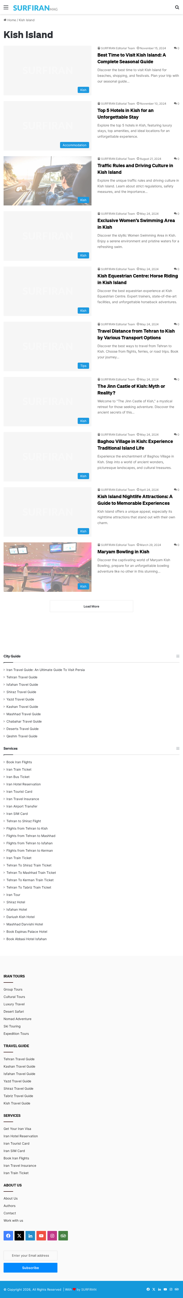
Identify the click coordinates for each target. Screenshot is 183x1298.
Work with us (13, 1220)
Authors (9, 1206)
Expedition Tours (16, 1033)
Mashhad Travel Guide (23, 714)
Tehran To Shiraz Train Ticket (28, 865)
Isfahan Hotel (16, 909)
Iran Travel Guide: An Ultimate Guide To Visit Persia (45, 670)
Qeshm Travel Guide (21, 736)
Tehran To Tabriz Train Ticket (28, 887)
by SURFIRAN (87, 1289)
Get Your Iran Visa (17, 1129)
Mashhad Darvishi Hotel (24, 924)
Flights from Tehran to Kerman (29, 850)
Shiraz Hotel (15, 902)
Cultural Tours (14, 997)
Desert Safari (14, 1011)
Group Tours (13, 989)
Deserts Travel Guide (22, 729)
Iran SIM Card (17, 814)
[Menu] (6, 9)
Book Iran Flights (19, 762)
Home (11, 20)
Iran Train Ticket (18, 769)
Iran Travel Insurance (22, 799)
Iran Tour (13, 895)
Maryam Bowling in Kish (123, 551)
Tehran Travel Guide (21, 677)
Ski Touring (12, 1026)
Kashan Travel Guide (22, 707)
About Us (11, 1198)
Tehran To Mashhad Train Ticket (31, 873)
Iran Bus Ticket (18, 777)
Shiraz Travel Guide (21, 692)
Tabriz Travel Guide (18, 1096)
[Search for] (177, 9)
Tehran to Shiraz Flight (23, 821)
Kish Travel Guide (17, 1103)
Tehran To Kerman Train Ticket (30, 880)
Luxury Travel (14, 1004)
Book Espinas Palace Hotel (26, 931)
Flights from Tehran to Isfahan (29, 843)
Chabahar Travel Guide (24, 721)
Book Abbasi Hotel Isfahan (26, 939)
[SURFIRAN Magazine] (35, 7)
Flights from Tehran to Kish (27, 828)
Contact (10, 1213)
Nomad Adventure (17, 1019)
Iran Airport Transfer (21, 806)
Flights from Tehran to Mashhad (30, 836)
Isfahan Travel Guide (22, 684)
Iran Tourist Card (19, 791)
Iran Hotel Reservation (23, 784)
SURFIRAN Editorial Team (118, 48)
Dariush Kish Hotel (20, 917)
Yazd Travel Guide (20, 699)
